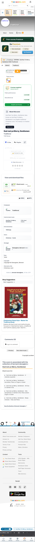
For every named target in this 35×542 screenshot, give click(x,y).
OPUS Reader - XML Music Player (23, 459)
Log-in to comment (12, 344)
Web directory (22, 473)
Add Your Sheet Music (24, 439)
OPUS (24, 540)
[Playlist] (27, 533)
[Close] (31, 39)
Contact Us (6, 439)
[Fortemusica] (11, 505)
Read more (10, 127)
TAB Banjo (8, 229)
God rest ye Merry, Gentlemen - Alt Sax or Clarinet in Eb (17, 386)
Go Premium (27, 52)
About (5, 33)
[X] (20, 487)
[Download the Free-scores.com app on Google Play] (17, 494)
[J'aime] (11, 533)
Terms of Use (6, 444)
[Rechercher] (27, 5)
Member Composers (24, 436)
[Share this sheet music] (25, 142)
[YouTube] (15, 487)
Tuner (19, 471)
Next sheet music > (22, 350)
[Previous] (14, 533)
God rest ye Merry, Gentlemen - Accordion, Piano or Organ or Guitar (15, 381)
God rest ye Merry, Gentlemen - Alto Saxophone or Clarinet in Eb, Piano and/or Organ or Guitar (17, 392)
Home (3, 540)
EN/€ (32, 6)
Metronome (21, 463)
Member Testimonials (9, 442)
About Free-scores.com (9, 436)
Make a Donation (23, 447)
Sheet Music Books (10, 461)
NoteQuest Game (23, 465)
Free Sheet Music (10, 458)
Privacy (5, 447)
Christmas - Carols (11, 238)
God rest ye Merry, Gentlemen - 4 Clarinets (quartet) (15, 376)
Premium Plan (22, 444)
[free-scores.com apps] (2, 12)
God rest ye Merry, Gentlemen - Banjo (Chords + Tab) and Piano (16, 398)
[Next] (23, 533)
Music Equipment (10, 466)
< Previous (10, 350)
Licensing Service (23, 442)
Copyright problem (28, 355)
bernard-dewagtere (17, 272)
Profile (31, 540)
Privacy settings (7, 450)
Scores (11, 33)
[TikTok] (25, 487)
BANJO (7, 65)
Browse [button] (10, 540)
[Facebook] (10, 487)
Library (17, 540)
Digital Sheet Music (10, 464)
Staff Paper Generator (24, 468)
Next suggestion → (9, 282)
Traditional (16, 65)
